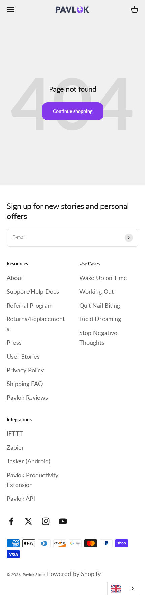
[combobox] (122, 588)
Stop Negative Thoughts (98, 337)
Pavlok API (21, 498)
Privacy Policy (25, 370)
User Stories (23, 356)
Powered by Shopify (74, 573)
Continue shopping (72, 111)
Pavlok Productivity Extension (32, 479)
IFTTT (15, 433)
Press (14, 342)
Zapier (15, 447)
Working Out (96, 291)
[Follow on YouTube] (62, 521)
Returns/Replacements (36, 323)
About (15, 277)
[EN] (123, 588)
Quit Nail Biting (99, 305)
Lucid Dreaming (100, 318)
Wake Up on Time (103, 277)
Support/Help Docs (33, 291)
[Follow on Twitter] (28, 521)
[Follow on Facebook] (11, 521)
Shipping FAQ (25, 383)
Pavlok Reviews (27, 397)
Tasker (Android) (28, 461)
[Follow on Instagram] (45, 521)
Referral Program (30, 305)
